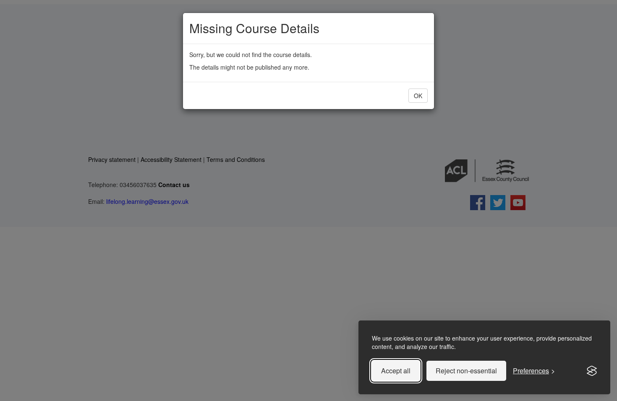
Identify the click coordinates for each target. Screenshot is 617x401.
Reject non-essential (466, 370)
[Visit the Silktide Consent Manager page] (592, 371)
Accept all (395, 370)
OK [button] (418, 95)
